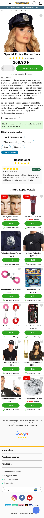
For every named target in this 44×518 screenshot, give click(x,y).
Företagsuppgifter (10, 457)
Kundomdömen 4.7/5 (31, 8)
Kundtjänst (7, 464)
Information (7, 450)
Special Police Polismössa (19, 11)
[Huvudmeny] (3, 3)
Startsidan (4, 11)
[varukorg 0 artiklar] (40, 3)
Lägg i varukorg (29, 68)
